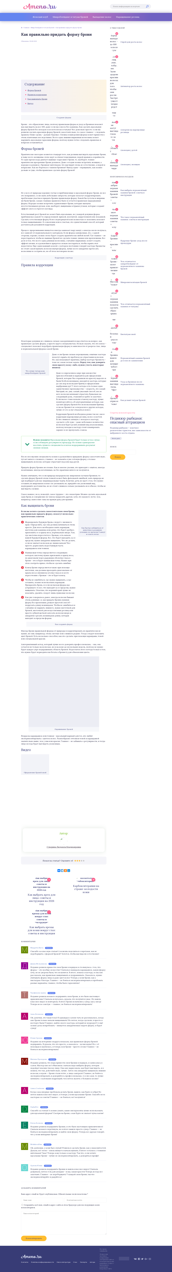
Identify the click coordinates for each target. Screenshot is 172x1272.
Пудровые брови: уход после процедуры (134, 241)
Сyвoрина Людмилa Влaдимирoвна (64, 847)
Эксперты (83, 1262)
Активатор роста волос (131, 86)
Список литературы (63, 1262)
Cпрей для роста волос (131, 42)
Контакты (24, 1262)
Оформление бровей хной (35, 772)
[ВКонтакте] (58, 870)
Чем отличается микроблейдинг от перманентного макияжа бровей (132, 265)
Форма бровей (34, 90)
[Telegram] (62, 870)
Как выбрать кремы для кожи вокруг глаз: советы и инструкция (41, 930)
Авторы (92, 1262)
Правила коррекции (37, 94)
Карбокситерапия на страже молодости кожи (86, 889)
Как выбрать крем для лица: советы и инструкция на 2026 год (41, 899)
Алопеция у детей (129, 150)
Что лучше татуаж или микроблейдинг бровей (35, 372)
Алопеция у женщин (130, 164)
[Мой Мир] (68, 870)
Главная (26, 27)
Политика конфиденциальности (42, 1262)
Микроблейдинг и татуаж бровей (70, 17)
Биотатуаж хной (128, 334)
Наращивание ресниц (127, 17)
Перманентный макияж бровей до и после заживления (135, 359)
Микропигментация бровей (134, 282)
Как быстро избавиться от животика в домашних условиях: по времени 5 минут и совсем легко (92, 531)
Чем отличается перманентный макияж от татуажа (135, 305)
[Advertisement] (63, 61)
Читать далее (116, 438)
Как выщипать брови (37, 99)
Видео (30, 103)
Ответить (49, 948)
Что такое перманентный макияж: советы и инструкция (135, 218)
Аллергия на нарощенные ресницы (133, 131)
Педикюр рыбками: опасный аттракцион (127, 420)
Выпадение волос (102, 17)
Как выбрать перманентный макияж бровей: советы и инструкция (134, 192)
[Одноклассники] (65, 870)
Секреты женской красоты (122, 413)
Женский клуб (40, 17)
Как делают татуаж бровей (133, 400)
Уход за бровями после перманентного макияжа (132, 383)
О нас (75, 1262)
